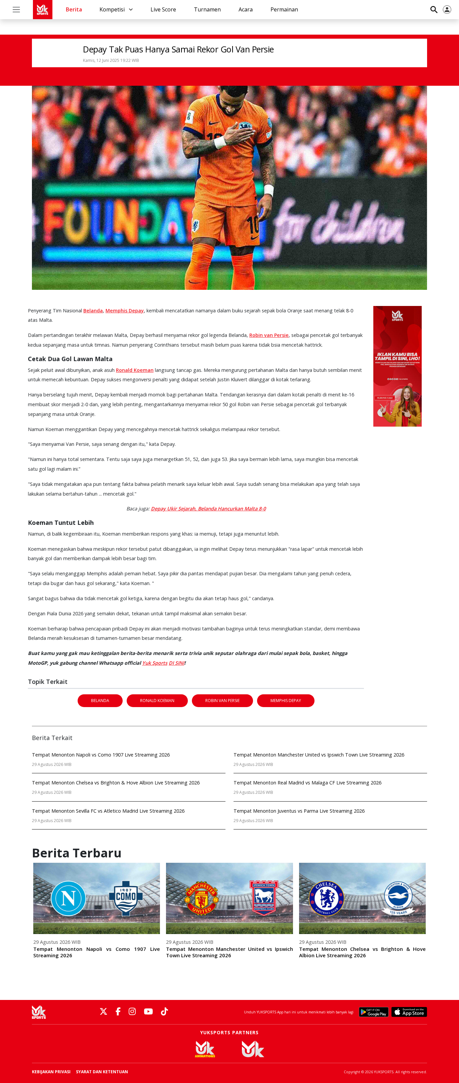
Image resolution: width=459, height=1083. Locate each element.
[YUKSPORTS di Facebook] (118, 1011)
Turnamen (207, 9)
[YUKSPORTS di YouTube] (148, 1011)
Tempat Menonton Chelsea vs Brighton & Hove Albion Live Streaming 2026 (362, 951)
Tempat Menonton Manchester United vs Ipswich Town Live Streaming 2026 (229, 951)
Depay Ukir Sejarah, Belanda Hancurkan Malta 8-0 (208, 508)
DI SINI (176, 663)
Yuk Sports (154, 663)
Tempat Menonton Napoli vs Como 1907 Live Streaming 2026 (96, 951)
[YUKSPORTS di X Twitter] (103, 1011)
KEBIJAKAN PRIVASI (51, 1072)
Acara (246, 9)
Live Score (163, 9)
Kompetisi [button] (112, 9)
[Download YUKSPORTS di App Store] (409, 1012)
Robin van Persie (269, 335)
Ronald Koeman (135, 370)
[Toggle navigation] (16, 9)
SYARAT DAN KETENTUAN (102, 1072)
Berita (74, 9)
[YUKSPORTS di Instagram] (132, 1011)
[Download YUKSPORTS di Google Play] (374, 1012)
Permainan (284, 9)
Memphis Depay (125, 310)
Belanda (93, 310)
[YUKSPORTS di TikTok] (164, 1011)
